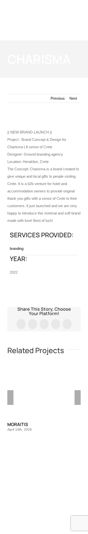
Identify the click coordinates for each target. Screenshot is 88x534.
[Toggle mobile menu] (79, 33)
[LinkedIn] (50, 465)
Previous (58, 98)
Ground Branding (29, 493)
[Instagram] (44, 465)
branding (16, 248)
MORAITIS (17, 424)
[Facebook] (37, 465)
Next (73, 98)
